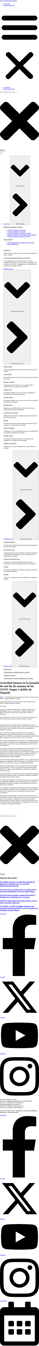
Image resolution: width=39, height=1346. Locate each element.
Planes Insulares (8, 239)
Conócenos (7, 4)
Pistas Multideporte (12, 244)
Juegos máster (8, 374)
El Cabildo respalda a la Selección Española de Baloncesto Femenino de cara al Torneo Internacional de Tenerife (17, 884)
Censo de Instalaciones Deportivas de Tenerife (17, 258)
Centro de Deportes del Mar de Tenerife (18, 236)
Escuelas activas (8, 397)
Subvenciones (8, 669)
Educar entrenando (9, 428)
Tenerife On (7, 250)
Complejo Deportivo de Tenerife (16, 230)
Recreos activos (8, 405)
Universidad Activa (9, 550)
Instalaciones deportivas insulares (13, 227)
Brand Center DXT (9, 5)
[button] (19, 46)
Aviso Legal (26, 1110)
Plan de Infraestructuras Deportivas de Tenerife (20, 242)
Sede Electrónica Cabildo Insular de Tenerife (16, 672)
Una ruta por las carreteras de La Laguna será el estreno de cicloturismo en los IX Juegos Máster (18, 890)
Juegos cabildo (8, 366)
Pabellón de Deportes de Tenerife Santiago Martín (21, 235)
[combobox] (8, 92)
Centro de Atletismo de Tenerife (16, 231)
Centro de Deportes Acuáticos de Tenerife (19, 233)
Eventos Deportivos (9, 542)
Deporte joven (8, 389)
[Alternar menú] (1, 152)
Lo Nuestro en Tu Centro (11, 412)
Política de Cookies (12, 1112)
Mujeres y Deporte (9, 382)
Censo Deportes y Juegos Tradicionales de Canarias (18, 678)
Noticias (6, 574)
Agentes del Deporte (9, 675)
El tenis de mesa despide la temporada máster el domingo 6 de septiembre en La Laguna (17, 896)
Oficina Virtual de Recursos (12, 559)
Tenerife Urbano (8, 436)
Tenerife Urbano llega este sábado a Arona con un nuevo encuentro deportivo (18, 902)
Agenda (6, 567)
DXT (1, 697)
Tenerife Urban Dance (10, 443)
